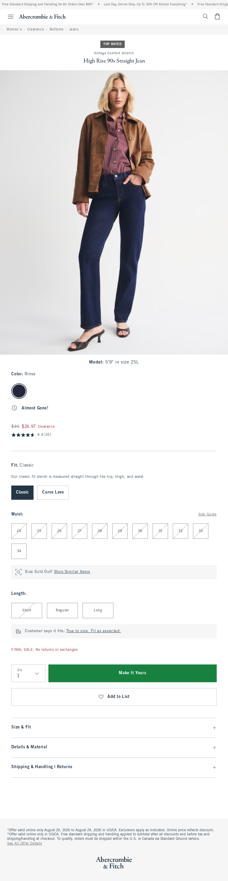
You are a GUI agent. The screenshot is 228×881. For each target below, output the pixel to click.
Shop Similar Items (72, 572)
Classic (22, 492)
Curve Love (53, 492)
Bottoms (57, 29)
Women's (14, 29)
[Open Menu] (7, 16)
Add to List (118, 697)
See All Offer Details (24, 843)
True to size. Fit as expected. (93, 631)
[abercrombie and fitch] (42, 16)
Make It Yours (132, 673)
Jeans (74, 29)
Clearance (35, 29)
